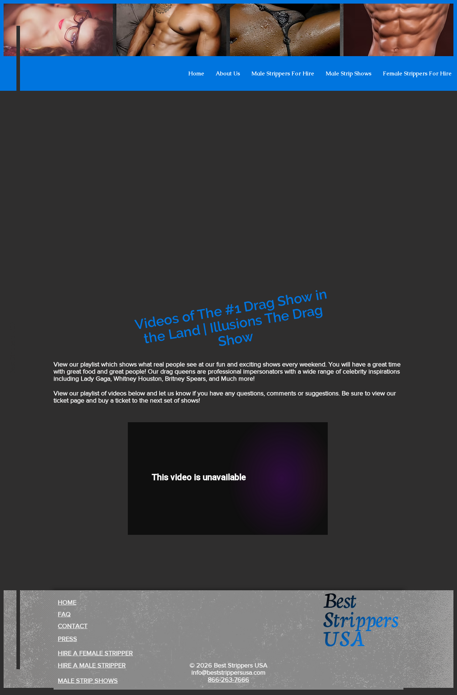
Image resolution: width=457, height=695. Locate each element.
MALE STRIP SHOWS (88, 680)
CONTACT (72, 626)
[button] (228, 74)
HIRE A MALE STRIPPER (92, 665)
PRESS (67, 638)
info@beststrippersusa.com (228, 672)
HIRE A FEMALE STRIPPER (95, 653)
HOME (67, 602)
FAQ (64, 614)
